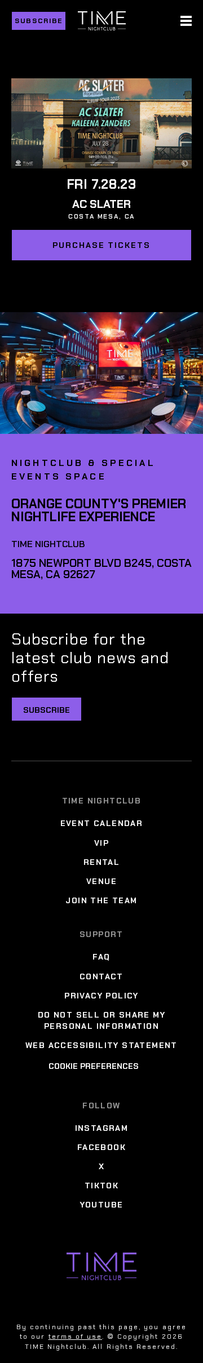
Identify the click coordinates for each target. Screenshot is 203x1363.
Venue (101, 881)
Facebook (101, 1147)
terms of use (75, 1336)
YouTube (101, 1205)
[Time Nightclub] (101, 1266)
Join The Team (101, 900)
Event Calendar (101, 823)
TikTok (101, 1185)
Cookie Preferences (93, 1066)
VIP (101, 843)
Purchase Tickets (101, 245)
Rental (101, 862)
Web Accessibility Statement (101, 1045)
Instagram (102, 1128)
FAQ (101, 957)
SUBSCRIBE (46, 710)
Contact (101, 976)
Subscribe (39, 20)
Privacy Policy (101, 996)
